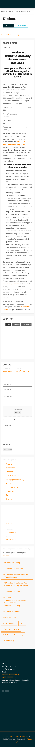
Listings (10, 11)
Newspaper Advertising (15, 479)
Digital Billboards (12, 476)
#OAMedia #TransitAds (12, 591)
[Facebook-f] (3, 691)
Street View (17, 324)
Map (8, 324)
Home (3, 11)
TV (7, 495)
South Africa (7, 371)
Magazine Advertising (23, 11)
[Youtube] (8, 691)
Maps (18, 35)
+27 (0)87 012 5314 (21, 25)
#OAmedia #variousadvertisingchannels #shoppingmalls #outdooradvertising (14, 601)
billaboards (10, 468)
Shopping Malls (12, 487)
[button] (31, 3)
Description (6, 35)
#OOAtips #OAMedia (11, 611)
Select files (17, 412)
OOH (22, 623)
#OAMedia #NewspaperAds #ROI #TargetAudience (16, 575)
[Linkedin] (6, 691)
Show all (9, 499)
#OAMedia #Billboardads (13, 568)
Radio (8, 483)
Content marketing (10, 617)
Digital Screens (9, 623)
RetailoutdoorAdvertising (13, 635)
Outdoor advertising (11, 629)
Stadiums (10, 491)
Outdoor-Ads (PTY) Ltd (18, 736)
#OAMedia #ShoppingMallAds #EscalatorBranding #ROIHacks (15, 584)
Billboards (10, 472)
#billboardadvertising (11, 563)
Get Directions (27, 324)
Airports (9, 464)
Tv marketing (8, 641)
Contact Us (9, 25)
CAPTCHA (6, 444)
